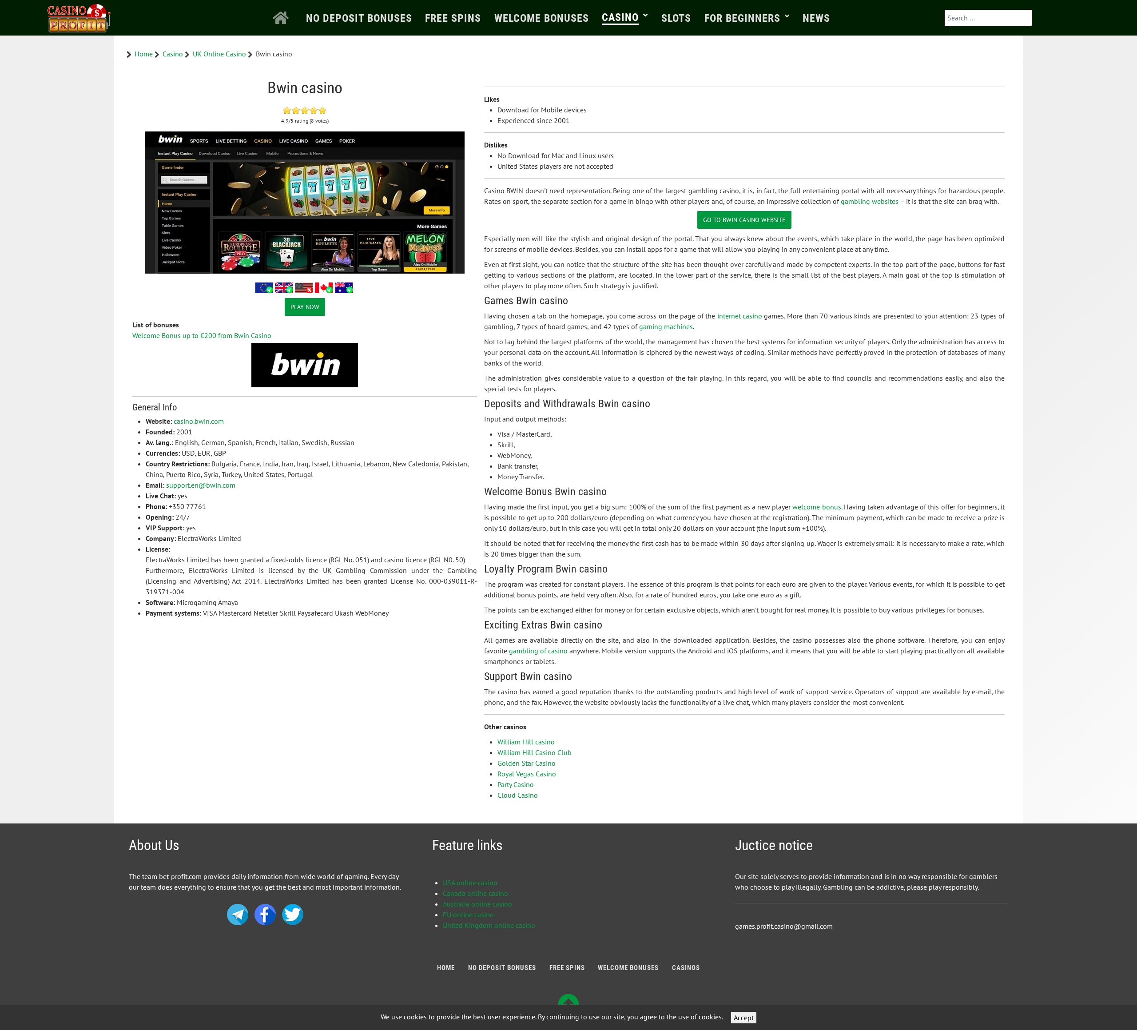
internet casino (739, 315)
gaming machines (666, 326)
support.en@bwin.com (200, 485)
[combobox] (988, 18)
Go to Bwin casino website (744, 219)
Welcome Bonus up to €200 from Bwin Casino (201, 335)
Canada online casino (475, 893)
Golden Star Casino (526, 763)
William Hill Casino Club (534, 752)
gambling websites (869, 201)
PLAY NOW (304, 306)
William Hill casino (526, 741)
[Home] (282, 17)
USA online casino (470, 882)
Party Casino (515, 784)
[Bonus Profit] (79, 16)
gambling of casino (538, 650)
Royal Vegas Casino (526, 773)
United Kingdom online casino (489, 925)
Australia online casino (477, 903)
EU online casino (468, 914)
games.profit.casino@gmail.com (784, 926)
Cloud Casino (517, 795)
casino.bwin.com (199, 421)
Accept (744, 1017)
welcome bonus (816, 506)
